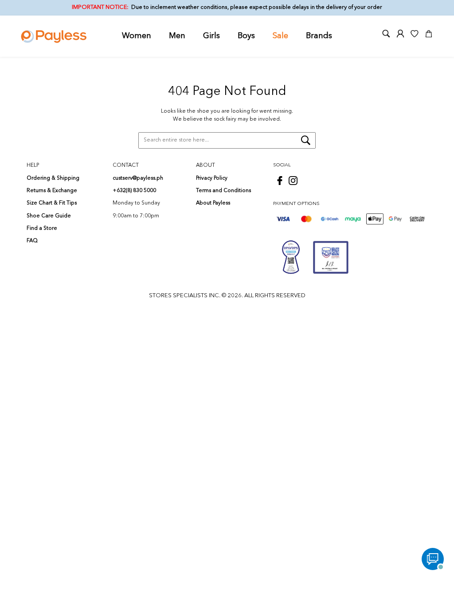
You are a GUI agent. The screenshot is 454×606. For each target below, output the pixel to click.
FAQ (32, 241)
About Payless (213, 203)
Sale (280, 36)
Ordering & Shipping (53, 178)
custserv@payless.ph (138, 178)
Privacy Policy (211, 178)
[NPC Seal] (291, 257)
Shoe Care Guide (49, 216)
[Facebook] (279, 180)
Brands (319, 36)
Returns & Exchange (52, 190)
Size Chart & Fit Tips (52, 203)
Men (177, 36)
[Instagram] (293, 180)
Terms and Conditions (223, 190)
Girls (211, 36)
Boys (246, 36)
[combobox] (227, 140)
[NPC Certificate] (330, 257)
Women (136, 36)
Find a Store (42, 228)
